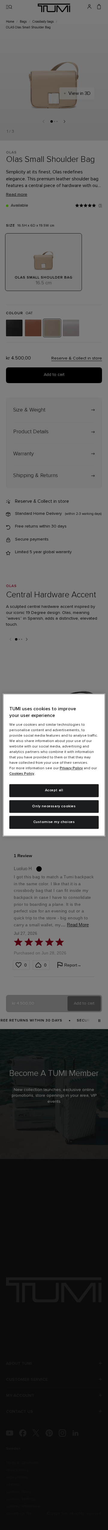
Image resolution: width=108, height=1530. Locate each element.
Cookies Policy (21, 774)
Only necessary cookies (54, 806)
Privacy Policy (71, 768)
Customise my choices (54, 822)
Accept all (54, 790)
